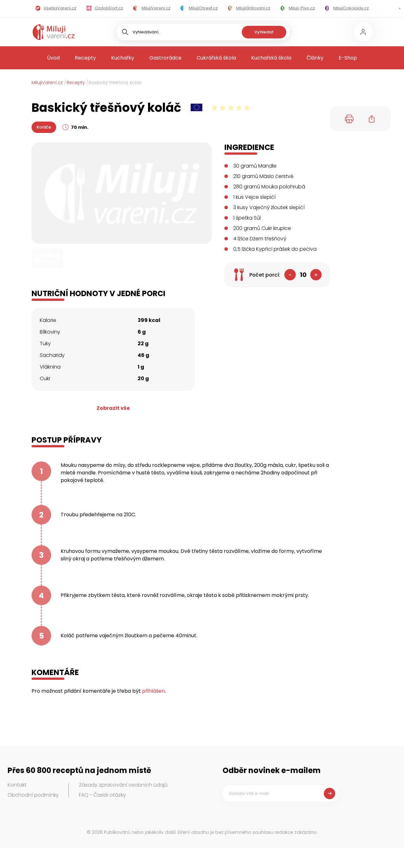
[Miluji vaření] (54, 32)
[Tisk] (349, 118)
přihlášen (153, 691)
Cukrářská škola (216, 57)
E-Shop (348, 57)
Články (315, 57)
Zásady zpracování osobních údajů (123, 784)
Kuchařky (122, 57)
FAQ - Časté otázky (102, 795)
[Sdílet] (371, 118)
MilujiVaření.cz (47, 82)
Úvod (53, 57)
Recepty (85, 57)
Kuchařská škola (271, 57)
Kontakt (17, 784)
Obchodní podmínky (33, 795)
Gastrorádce (165, 57)
